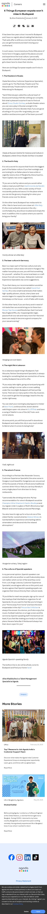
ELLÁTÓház (32, 409)
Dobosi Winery (33, 517)
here (29, 668)
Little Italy (38, 205)
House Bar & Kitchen (30, 608)
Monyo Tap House (9, 310)
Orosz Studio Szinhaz (16, 103)
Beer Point (8, 407)
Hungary (23, 694)
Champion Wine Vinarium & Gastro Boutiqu (20, 503)
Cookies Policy (18, 904)
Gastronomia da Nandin (34, 186)
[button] (44, 4)
